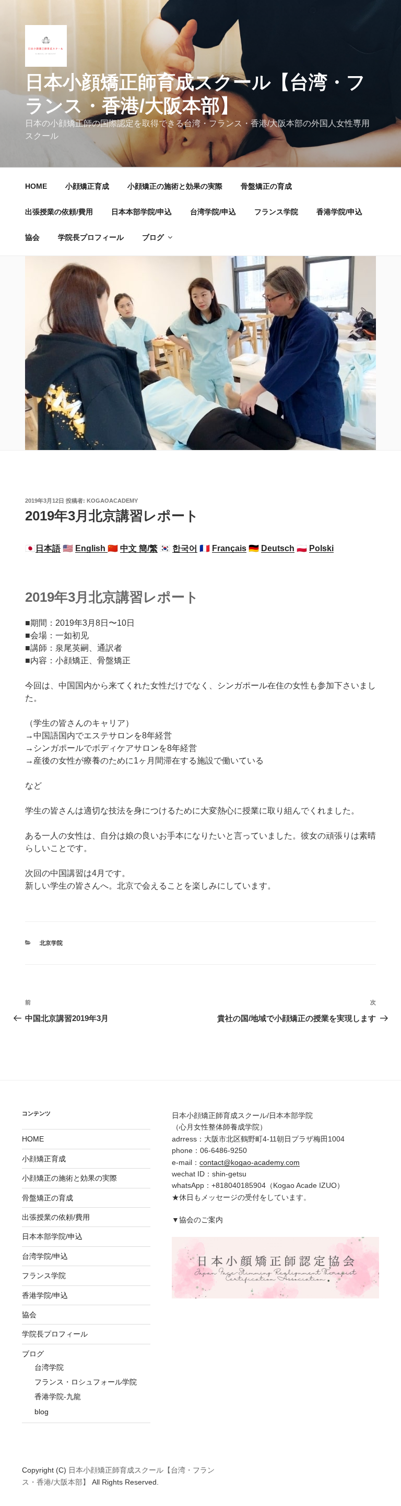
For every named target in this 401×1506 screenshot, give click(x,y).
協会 (32, 237)
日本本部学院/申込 (141, 212)
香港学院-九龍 (57, 1396)
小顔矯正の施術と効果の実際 (174, 186)
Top (376, 1481)
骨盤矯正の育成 (266, 186)
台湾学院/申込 (213, 212)
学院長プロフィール (91, 237)
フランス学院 (276, 212)
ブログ (153, 237)
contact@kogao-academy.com (249, 1162)
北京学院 (51, 943)
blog (41, 1411)
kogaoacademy (112, 500)
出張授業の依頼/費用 (59, 212)
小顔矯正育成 (87, 186)
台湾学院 (49, 1367)
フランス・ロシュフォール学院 (85, 1382)
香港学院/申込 (339, 212)
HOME (36, 186)
